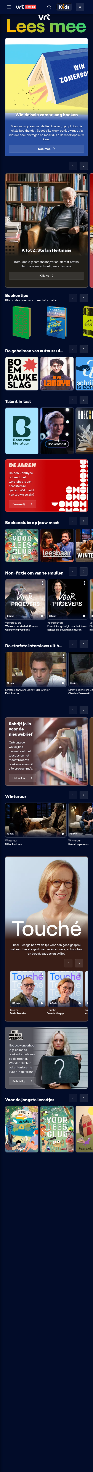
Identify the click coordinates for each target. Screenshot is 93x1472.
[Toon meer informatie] (42, 583)
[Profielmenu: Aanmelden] (80, 7)
